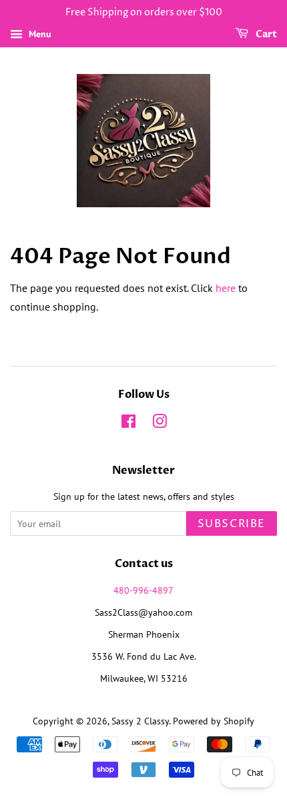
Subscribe (232, 523)
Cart (265, 34)
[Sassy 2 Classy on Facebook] (128, 424)
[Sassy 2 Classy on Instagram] (159, 424)
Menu (38, 34)
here (226, 288)
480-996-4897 (143, 590)
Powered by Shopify (213, 721)
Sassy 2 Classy (140, 721)
